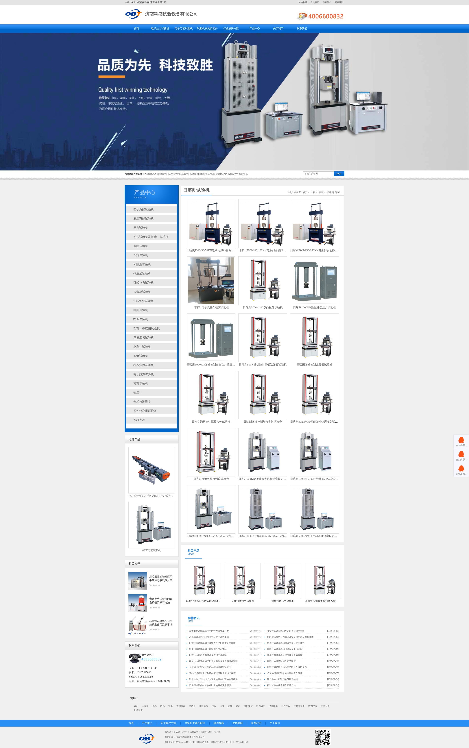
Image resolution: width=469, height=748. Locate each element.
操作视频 (219, 723)
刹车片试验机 (142, 346)
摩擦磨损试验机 (143, 337)
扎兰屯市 (138, 710)
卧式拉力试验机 (143, 282)
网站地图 (339, 2)
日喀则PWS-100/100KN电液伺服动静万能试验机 (267, 250)
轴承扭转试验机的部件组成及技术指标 (208, 649)
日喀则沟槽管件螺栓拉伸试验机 (211, 421)
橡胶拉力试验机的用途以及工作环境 (284, 649)
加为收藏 (302, 2)
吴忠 (154, 706)
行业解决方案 (231, 28)
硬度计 (137, 392)
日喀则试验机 (196, 190)
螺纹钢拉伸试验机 (201, 173)
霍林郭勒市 (299, 706)
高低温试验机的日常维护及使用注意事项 (209, 637)
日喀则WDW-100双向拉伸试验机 (263, 307)
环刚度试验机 (142, 264)
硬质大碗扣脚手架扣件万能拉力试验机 (326, 601)
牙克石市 (325, 706)
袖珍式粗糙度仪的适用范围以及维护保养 (287, 667)
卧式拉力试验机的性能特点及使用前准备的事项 (212, 643)
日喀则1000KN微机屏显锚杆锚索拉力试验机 (265, 535)
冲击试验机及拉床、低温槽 (151, 236)
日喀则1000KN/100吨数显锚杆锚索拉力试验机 (318, 478)
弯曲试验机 (140, 246)
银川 (136, 706)
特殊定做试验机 (143, 365)
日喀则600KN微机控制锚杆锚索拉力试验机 (316, 535)
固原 (162, 706)
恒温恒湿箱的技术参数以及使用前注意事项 (210, 685)
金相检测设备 (142, 401)
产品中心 (255, 28)
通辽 (238, 706)
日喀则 (330, 192)
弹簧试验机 (140, 255)
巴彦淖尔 (273, 706)
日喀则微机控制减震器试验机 (314, 364)
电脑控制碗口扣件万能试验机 (202, 601)
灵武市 (192, 706)
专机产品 (139, 420)
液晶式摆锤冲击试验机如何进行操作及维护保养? (212, 673)
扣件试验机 (140, 319)
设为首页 (315, 2)
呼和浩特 (203, 706)
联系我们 (327, 2)
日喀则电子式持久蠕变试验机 (211, 307)
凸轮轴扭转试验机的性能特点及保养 (284, 673)
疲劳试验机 (140, 355)
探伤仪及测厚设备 (145, 410)
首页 (136, 28)
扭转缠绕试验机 (143, 300)
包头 (214, 706)
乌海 (222, 706)
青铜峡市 (180, 706)
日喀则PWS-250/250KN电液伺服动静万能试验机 (319, 250)
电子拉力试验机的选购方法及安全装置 (285, 643)
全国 (313, 192)
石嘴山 (145, 706)
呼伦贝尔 (260, 706)
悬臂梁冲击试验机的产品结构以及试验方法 (210, 667)
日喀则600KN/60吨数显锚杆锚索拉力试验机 (265, 478)
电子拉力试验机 (160, 28)
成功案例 (237, 723)
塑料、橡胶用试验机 (146, 328)
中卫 (170, 706)
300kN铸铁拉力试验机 (181, 173)
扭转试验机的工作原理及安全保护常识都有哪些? (290, 637)
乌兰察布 (285, 706)
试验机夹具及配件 (207, 28)
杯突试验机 (140, 310)
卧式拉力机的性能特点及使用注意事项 (208, 655)
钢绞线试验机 (142, 273)
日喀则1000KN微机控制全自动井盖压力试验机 (215, 364)
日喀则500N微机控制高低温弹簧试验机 (263, 364)
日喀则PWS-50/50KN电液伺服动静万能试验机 (214, 250)
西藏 (321, 192)
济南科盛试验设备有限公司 (171, 14)
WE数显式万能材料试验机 (157, 173)
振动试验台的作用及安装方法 (281, 685)
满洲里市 (312, 706)
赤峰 (230, 706)
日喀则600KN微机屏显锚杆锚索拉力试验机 (213, 535)
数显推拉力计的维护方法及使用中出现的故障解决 (213, 679)
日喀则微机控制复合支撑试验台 (262, 421)
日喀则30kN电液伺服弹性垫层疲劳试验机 (315, 421)
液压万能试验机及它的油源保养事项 (284, 655)
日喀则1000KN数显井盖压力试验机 (314, 307)
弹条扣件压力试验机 (282, 601)
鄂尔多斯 (248, 706)
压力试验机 (140, 227)
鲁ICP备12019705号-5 (175, 742)
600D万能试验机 (151, 550)
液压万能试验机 (143, 218)
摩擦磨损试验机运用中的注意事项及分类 (209, 631)
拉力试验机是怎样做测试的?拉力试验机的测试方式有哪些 (161, 495)
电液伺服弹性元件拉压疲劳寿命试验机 (229, 173)
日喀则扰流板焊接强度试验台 (211, 478)
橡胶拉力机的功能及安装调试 (281, 661)
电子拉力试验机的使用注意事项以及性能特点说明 (213, 661)
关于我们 (278, 28)
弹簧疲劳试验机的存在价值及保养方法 (285, 631)
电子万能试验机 (184, 28)
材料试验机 (140, 383)
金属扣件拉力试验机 (242, 601)
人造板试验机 (142, 291)
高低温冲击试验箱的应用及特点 (282, 679)
